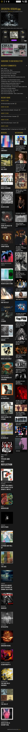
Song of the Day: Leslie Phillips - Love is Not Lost (9, 90)
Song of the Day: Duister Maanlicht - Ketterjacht (9, 110)
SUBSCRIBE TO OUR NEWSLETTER (11, 61)
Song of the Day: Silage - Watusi (6, 70)
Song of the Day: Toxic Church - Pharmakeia (8, 73)
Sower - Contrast (4, 68)
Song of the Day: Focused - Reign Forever (8, 75)
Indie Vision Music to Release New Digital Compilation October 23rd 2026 (13, 77)
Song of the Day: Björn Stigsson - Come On (8, 122)
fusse (20, 729)
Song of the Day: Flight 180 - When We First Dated (10, 85)
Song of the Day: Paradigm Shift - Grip (8, 91)
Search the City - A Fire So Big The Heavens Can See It (10, 79)
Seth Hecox (10, 11)
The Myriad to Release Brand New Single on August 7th (10, 83)
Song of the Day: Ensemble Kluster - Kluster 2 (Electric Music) (12, 93)
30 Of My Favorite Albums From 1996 (7, 103)
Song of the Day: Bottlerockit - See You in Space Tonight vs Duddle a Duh (14, 86)
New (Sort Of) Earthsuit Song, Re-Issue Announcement (10, 72)
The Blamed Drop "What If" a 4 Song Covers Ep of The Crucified (12, 81)
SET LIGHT (18, 1)
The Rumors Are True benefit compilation (8, 88)
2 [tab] (3, 55)
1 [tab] (2, 55)
